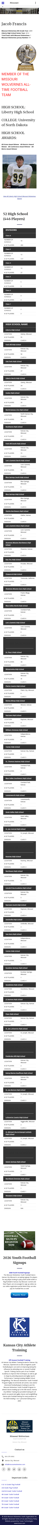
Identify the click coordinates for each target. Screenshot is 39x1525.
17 (21, 436)
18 (21, 419)
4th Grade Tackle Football (10, 1494)
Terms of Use (20, 1519)
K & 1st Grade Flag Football (11, 1484)
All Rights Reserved (8, 1519)
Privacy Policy (32, 1519)
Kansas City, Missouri (12, 1460)
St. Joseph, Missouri (27, 833)
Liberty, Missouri (26, 334)
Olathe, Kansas (26, 515)
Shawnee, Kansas (26, 549)
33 (21, 402)
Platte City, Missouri (27, 690)
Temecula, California (27, 578)
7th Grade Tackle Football (10, 1504)
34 (21, 386)
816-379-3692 (9, 1456)
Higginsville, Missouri (28, 1121)
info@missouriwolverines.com (15, 1464)
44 (21, 662)
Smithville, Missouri (27, 924)
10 (21, 470)
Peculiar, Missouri (26, 564)
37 (21, 371)
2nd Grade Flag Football (10, 1488)
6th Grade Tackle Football (10, 1501)
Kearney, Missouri (27, 861)
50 (21, 354)
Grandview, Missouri (27, 989)
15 (21, 453)
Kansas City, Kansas (27, 751)
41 (21, 679)
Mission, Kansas (26, 705)
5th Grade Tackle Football (10, 1498)
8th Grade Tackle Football (10, 1508)
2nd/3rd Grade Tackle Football (12, 1491)
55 (21, 337)
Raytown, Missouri (27, 719)
